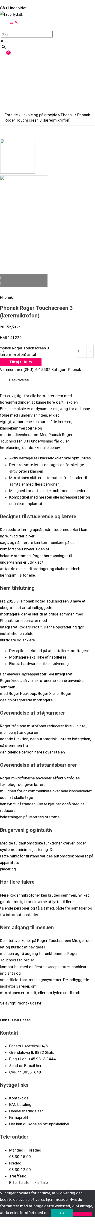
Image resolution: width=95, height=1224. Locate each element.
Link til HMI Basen (15, 1020)
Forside (11, 115)
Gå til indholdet (13, 8)
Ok (62, 1213)
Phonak (67, 115)
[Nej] (82, 1214)
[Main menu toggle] (14, 23)
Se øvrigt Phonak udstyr (21, 1003)
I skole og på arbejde (39, 115)
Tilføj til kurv (20, 362)
